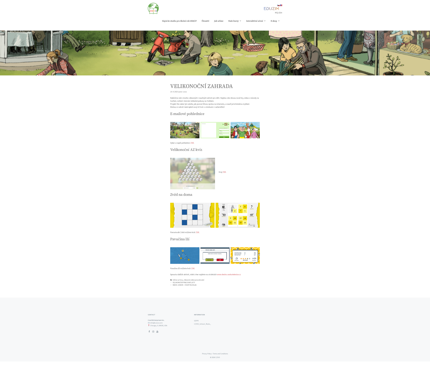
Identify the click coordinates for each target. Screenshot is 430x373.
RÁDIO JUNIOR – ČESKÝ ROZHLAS (185, 285)
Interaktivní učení (254, 21)
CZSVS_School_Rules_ (202, 324)
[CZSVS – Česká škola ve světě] (153, 8)
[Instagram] (153, 331)
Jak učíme (218, 21)
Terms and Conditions (220, 354)
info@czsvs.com (156, 323)
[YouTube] (157, 331)
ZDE (192, 143)
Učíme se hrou (178, 280)
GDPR (196, 321)
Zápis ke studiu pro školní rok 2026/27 (179, 21)
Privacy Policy (207, 354)
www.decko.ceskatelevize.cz (229, 274)
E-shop (274, 21)
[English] (281, 5)
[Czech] (278, 5)
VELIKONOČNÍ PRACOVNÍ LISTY (184, 282)
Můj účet (278, 12)
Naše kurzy (233, 21)
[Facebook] (149, 331)
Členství (205, 21)
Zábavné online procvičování (194, 280)
